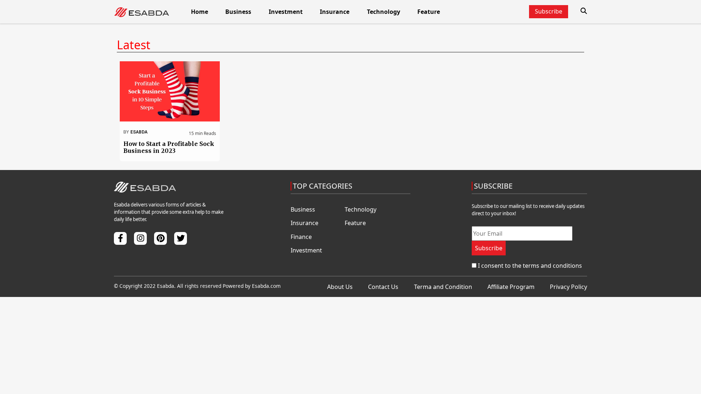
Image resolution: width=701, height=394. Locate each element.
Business (238, 12)
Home (199, 12)
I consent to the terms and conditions (530, 266)
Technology (383, 12)
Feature (428, 12)
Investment (286, 12)
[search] (583, 11)
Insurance (334, 12)
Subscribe (488, 248)
